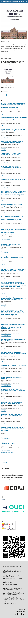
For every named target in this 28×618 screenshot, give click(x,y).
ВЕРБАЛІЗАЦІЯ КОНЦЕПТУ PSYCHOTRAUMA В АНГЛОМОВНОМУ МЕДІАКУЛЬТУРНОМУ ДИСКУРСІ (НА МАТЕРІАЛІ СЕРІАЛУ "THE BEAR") (13, 391)
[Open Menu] (1, 1)
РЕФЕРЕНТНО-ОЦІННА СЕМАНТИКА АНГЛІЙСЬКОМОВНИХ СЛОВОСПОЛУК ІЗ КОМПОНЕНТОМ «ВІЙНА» (11, 168)
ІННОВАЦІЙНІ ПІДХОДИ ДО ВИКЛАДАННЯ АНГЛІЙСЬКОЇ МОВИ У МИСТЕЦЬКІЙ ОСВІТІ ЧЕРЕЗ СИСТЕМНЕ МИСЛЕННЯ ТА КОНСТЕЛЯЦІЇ (13, 298)
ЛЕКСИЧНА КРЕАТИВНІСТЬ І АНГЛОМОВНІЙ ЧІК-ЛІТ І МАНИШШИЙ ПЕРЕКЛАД (14, 118)
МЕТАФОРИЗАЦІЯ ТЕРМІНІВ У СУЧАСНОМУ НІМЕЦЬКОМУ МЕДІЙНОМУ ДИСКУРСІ (11, 205)
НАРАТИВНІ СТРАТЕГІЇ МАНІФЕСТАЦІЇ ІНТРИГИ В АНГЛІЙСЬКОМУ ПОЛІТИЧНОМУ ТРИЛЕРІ (13, 142)
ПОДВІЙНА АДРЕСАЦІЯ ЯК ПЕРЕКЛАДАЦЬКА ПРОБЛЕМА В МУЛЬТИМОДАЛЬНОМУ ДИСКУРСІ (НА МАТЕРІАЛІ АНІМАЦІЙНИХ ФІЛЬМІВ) (13, 218)
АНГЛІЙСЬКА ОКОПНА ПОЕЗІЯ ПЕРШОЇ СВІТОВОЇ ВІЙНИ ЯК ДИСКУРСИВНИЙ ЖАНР (13, 130)
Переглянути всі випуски (7, 452)
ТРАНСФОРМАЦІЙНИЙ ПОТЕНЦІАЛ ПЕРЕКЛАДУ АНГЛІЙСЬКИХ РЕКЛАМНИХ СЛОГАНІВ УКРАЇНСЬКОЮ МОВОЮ (13, 244)
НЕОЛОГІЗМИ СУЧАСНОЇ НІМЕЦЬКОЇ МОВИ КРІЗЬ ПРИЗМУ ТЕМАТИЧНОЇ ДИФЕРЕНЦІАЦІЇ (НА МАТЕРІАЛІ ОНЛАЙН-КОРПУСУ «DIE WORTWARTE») (13, 193)
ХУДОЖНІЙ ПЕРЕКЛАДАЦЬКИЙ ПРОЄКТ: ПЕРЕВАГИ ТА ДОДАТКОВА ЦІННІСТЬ (13, 366)
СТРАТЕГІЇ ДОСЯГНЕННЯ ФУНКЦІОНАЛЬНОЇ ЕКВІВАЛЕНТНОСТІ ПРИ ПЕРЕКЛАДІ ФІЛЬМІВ (12, 256)
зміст (4, 94)
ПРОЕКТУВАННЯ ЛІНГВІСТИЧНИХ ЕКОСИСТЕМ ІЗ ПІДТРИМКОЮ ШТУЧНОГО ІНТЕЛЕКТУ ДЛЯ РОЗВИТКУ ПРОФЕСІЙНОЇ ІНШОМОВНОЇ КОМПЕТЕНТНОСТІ (13, 326)
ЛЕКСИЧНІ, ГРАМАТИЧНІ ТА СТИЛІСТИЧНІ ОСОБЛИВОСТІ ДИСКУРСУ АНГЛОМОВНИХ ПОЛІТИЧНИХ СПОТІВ (11, 416)
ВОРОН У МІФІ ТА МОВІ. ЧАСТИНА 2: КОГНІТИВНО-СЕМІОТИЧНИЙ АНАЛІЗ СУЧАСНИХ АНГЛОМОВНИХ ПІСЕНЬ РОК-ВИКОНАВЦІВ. (14, 231)
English (3, 460)
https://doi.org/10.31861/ (9, 85)
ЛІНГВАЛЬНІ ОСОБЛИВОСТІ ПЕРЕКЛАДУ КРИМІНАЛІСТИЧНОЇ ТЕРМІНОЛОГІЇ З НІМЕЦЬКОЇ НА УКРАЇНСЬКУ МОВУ (13, 354)
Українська (4, 462)
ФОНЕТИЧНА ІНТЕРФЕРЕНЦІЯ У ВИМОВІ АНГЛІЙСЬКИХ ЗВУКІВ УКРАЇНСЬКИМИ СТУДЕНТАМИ (11, 155)
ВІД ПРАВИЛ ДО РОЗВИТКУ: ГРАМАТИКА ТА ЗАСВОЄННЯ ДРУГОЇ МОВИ (12, 442)
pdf (4, 114)
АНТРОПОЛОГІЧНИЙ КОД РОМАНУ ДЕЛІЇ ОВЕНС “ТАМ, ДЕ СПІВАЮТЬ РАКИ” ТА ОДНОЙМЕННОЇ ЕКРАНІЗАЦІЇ (13, 429)
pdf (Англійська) (6, 125)
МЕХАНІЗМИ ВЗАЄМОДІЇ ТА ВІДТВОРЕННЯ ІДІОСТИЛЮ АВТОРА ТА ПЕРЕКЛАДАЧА (11, 403)
